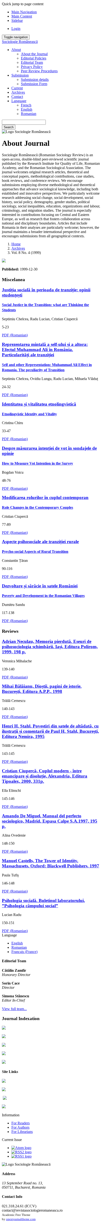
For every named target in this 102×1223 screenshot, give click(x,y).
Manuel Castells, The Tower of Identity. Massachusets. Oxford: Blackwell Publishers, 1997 (50, 863)
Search (9, 127)
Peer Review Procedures (39, 71)
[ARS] (4, 1081)
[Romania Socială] (4, 1107)
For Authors (20, 1127)
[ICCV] (4, 1090)
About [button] (16, 50)
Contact (17, 97)
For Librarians (22, 1132)
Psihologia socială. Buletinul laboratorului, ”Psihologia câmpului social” (43, 903)
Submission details (35, 80)
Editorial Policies (33, 58)
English (26, 109)
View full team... (14, 1009)
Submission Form (34, 84)
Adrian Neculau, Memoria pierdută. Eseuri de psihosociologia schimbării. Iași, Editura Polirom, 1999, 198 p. (50, 646)
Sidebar (17, 20)
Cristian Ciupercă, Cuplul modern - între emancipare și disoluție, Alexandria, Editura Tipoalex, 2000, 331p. (44, 776)
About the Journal (34, 54)
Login (15, 29)
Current (17, 88)
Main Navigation (24, 12)
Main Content (21, 16)
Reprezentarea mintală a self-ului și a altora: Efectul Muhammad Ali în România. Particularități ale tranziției (47, 357)
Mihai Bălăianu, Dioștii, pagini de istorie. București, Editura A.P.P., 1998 (42, 689)
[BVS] (5, 1098)
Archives (18, 92)
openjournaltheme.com (21, 1219)
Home (16, 244)
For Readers (20, 1123)
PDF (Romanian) (15, 335)
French (26, 105)
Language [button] (18, 101)
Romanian (28, 114)
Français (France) (24, 952)
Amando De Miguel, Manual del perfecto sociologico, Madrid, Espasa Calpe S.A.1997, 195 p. (49, 821)
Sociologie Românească (20, 42)
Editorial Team (32, 62)
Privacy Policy (32, 67)
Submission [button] (20, 75)
